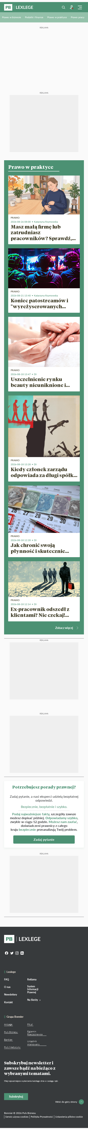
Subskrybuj (16, 1096)
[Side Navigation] (80, 7)
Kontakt (8, 1002)
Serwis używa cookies (16, 1116)
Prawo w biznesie (11, 17)
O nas (7, 987)
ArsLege (8, 1024)
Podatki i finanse (34, 17)
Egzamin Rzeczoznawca (35, 1033)
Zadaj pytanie (44, 839)
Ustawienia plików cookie (69, 1116)
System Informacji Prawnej (32, 989)
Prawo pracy (77, 17)
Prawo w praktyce (57, 17)
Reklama (31, 979)
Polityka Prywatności (42, 1116)
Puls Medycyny (12, 1047)
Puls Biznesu (11, 1032)
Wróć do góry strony (66, 1101)
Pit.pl (30, 1024)
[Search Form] (63, 7)
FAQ (6, 979)
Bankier (8, 1039)
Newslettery (10, 994)
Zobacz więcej (64, 628)
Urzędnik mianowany (33, 1043)
